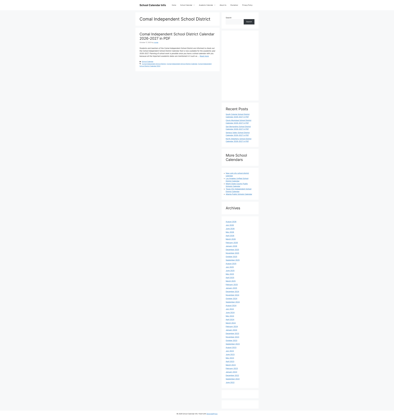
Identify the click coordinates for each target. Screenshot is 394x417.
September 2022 (233, 379)
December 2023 (232, 333)
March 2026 (231, 239)
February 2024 (232, 326)
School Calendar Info (153, 5)
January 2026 (231, 246)
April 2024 (230, 320)
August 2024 (231, 306)
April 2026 (230, 236)
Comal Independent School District (154, 64)
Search (228, 18)
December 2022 (232, 375)
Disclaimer (234, 5)
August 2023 (231, 347)
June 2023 (230, 354)
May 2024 (230, 316)
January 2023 (231, 372)
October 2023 (231, 340)
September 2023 (233, 344)
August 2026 (231, 222)
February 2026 (232, 243)
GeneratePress (212, 414)
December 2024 (232, 292)
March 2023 (231, 365)
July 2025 (230, 267)
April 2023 (230, 361)
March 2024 (231, 323)
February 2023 (232, 368)
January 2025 (231, 288)
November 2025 (232, 253)
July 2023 (230, 351)
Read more (204, 56)
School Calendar (186, 5)
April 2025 (230, 278)
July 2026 (230, 225)
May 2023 (230, 358)
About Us (223, 5)
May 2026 (230, 232)
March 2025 (231, 281)
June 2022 (230, 382)
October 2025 (231, 257)
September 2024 (233, 302)
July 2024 (230, 309)
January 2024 (231, 330)
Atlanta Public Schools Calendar (239, 194)
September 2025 (233, 260)
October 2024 (231, 299)
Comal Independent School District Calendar (182, 64)
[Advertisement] (240, 65)
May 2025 (230, 274)
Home (174, 5)
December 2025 (232, 250)
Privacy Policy (247, 5)
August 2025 (231, 264)
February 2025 (232, 285)
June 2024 (230, 313)
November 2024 (232, 295)
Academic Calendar (206, 5)
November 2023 (232, 337)
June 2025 (230, 271)
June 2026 (230, 229)
